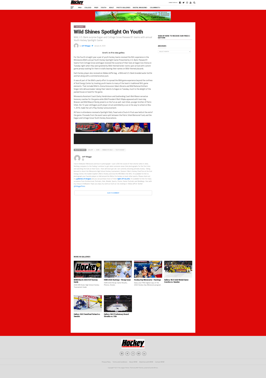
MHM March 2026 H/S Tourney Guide (86, 281)
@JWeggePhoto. (79, 186)
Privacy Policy (106, 362)
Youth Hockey (120, 150)
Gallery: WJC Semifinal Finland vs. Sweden (87, 315)
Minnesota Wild (107, 150)
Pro (79, 7)
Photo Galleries (123, 7)
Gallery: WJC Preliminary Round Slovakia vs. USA (116, 315)
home (98, 150)
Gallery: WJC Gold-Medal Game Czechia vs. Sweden (176, 281)
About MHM (133, 362)
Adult (111, 7)
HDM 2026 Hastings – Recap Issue (117, 280)
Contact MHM (159, 362)
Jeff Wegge (86, 45)
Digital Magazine (140, 7)
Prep (96, 7)
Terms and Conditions (120, 362)
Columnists (155, 7)
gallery (90, 150)
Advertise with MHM (146, 362)
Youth (103, 7)
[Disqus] (113, 223)
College (87, 7)
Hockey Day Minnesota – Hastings (147, 280)
